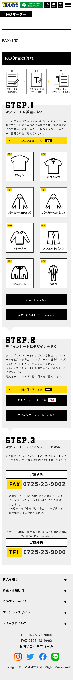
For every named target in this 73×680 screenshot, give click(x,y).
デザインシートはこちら (32, 400)
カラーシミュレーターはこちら (36, 314)
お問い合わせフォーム (36, 646)
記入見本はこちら (32, 140)
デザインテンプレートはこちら (36, 415)
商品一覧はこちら (36, 299)
